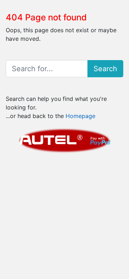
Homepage (80, 115)
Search (105, 68)
